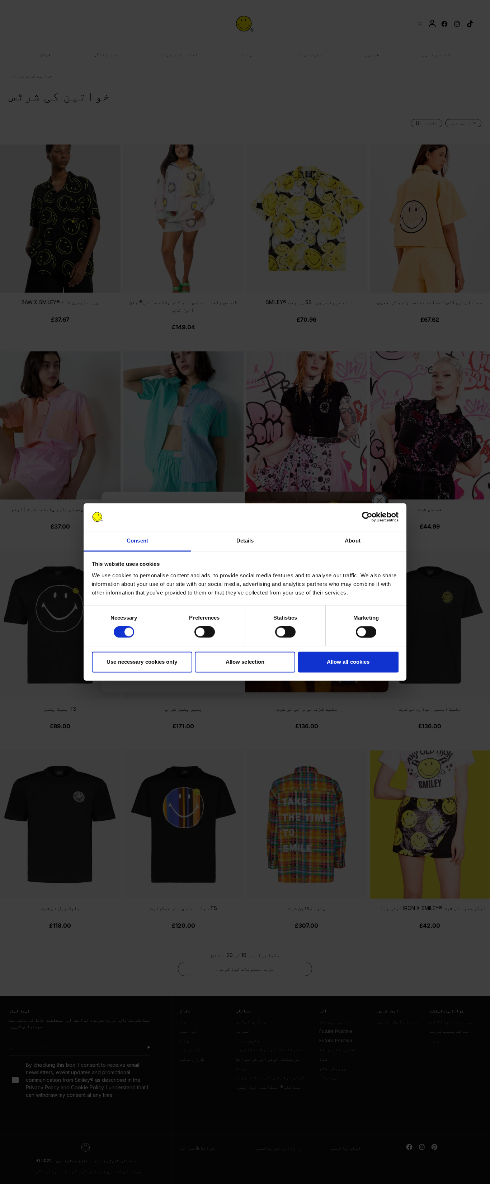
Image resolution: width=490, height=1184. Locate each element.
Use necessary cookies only (142, 662)
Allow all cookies (348, 662)
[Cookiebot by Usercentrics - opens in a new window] (367, 517)
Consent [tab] (137, 540)
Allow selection (245, 662)
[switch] (204, 632)
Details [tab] (245, 540)
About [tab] (353, 540)
